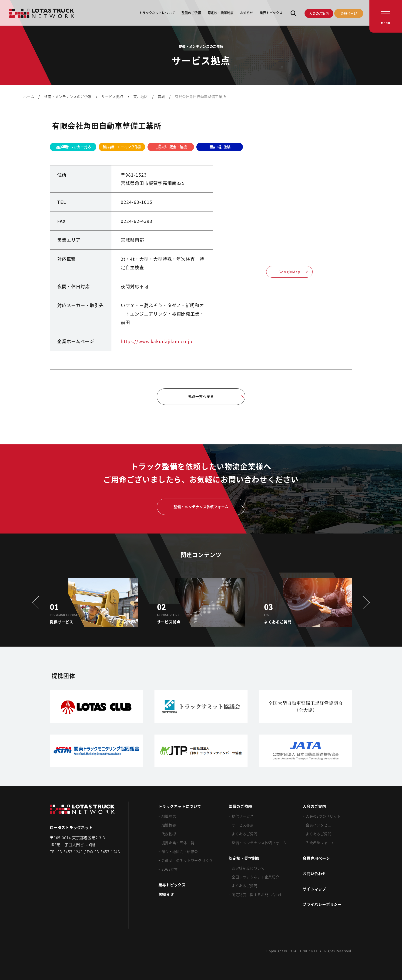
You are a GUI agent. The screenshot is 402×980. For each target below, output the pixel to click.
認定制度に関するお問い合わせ (257, 894)
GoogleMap (289, 272)
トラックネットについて (157, 12)
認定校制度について (248, 868)
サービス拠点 (243, 824)
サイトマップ (314, 889)
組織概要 (168, 824)
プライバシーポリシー (322, 904)
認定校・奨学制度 (221, 12)
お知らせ (246, 12)
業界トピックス (271, 12)
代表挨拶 (168, 833)
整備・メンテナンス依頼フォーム (259, 842)
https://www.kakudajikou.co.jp (156, 341)
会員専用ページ (316, 858)
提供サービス (243, 816)
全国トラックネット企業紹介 (255, 876)
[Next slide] (364, 602)
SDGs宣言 (169, 869)
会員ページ (349, 13)
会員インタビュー (320, 824)
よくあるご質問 (244, 833)
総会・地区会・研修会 (179, 851)
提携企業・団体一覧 (177, 842)
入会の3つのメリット (323, 816)
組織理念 (168, 816)
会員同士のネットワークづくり (187, 860)
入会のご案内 (319, 13)
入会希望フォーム (320, 842)
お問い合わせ (314, 873)
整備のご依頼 (191, 12)
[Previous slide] (37, 602)
